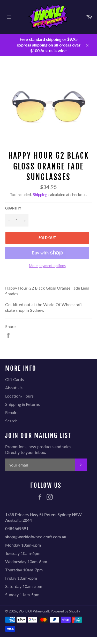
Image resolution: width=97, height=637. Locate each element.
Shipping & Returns (22, 404)
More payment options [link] (47, 265)
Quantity (13, 208)
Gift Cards (14, 379)
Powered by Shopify (65, 611)
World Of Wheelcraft (34, 611)
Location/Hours (19, 395)
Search (11, 420)
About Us (14, 387)
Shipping (40, 194)
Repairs (11, 412)
